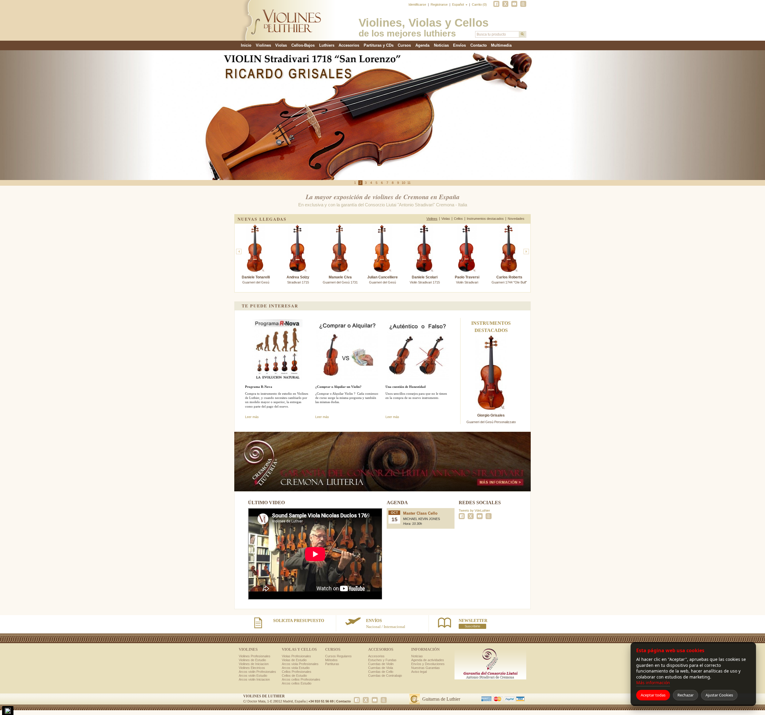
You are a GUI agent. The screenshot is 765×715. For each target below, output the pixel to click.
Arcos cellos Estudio (296, 683)
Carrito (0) (479, 4)
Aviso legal (419, 671)
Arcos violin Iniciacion (254, 679)
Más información (653, 682)
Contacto (478, 45)
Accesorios (376, 656)
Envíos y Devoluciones (428, 664)
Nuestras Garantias (425, 668)
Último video (266, 502)
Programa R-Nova (258, 386)
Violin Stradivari (467, 279)
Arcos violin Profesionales (257, 671)
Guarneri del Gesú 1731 (340, 279)
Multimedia (501, 45)
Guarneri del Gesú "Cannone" (256, 282)
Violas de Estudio (294, 660)
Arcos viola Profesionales (300, 664)
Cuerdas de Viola (380, 668)
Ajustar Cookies (719, 695)
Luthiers (326, 45)
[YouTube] (514, 4)
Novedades (516, 218)
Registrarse (440, 4)
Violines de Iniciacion (254, 664)
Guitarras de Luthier (441, 699)
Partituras (332, 664)
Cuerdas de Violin (381, 664)
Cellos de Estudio (294, 675)
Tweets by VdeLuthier (474, 510)
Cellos (458, 218)
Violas (445, 218)
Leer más (252, 417)
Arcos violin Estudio (253, 675)
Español (458, 4)
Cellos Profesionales (296, 671)
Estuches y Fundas (382, 660)
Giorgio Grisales (491, 415)
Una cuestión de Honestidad (405, 386)
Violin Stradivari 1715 (425, 279)
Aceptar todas (653, 695)
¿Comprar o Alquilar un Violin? (338, 386)
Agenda (422, 45)
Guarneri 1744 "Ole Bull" (509, 279)
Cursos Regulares (338, 656)
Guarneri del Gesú (382, 279)
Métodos (331, 660)
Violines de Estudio (252, 660)
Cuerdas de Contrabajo (385, 675)
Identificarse (417, 4)
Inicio (246, 45)
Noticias (441, 45)
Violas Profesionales (296, 656)
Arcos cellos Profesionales (301, 679)
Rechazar (685, 695)
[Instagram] (523, 4)
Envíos (459, 45)
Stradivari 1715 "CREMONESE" (298, 282)
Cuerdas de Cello (380, 671)
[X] (505, 4)
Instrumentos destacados (485, 218)
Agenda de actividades (427, 660)
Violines (431, 218)
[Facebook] (496, 4)
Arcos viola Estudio (296, 668)
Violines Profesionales (254, 656)
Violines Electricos (252, 668)
